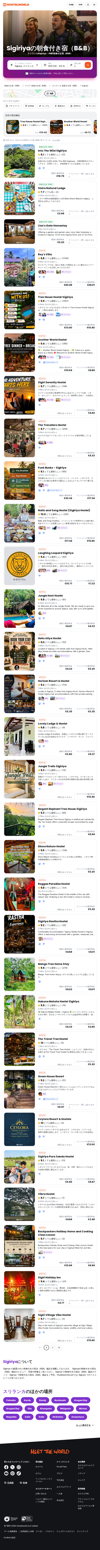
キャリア (81, 1480)
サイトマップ (82, 1531)
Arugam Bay (80, 1400)
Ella (30, 1408)
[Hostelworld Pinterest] (12, 1473)
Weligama (65, 1408)
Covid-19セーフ (52, 362)
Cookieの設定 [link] (9, 1537)
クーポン (39, 1531)
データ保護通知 (10, 1531)
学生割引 (60, 1500)
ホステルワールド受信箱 (86, 1507)
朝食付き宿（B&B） (46, 147)
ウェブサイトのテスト (66, 1531)
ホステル (42, 251)
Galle (27, 1417)
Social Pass (62, 1466)
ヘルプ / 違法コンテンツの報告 (44, 1500)
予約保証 (60, 1480)
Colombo (11, 1400)
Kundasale (60, 1400)
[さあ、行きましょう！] (88, 65)
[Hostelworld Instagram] (19, 1467)
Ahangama (46, 1408)
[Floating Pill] (40, 1347)
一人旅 (59, 1493)
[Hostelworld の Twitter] (12, 1467)
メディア (81, 1473)
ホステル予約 (83, 1493)
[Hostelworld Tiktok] (19, 1473)
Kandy (27, 1400)
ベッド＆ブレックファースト (44, 1480)
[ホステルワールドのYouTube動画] (6, 1473)
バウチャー (50, 1531)
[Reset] (37, 65)
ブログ (59, 1473)
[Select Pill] (88, 4)
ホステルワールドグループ (86, 1466)
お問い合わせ (41, 1493)
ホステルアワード (64, 1487)
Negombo (11, 1417)
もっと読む (56, 140)
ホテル (38, 1473)
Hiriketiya (58, 1417)
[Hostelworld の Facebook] (6, 1467)
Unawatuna (77, 1417)
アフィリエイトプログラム (86, 1500)
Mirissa (83, 1408)
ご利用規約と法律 (26, 1531)
